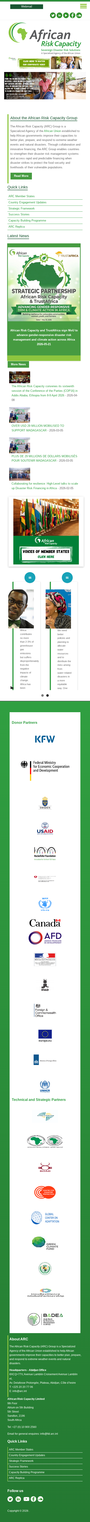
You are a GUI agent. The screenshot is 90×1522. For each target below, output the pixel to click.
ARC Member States (22, 196)
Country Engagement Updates (28, 202)
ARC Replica (17, 226)
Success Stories (19, 214)
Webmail (26, 6)
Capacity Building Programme (27, 220)
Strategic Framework (22, 208)
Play (12, 687)
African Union (52, 131)
